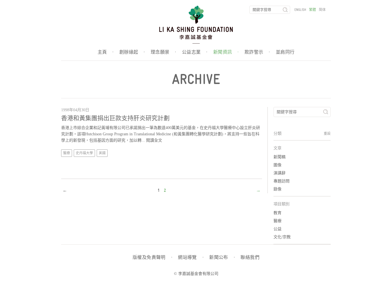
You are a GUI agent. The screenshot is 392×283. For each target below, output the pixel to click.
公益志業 (194, 52)
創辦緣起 (132, 52)
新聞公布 (222, 257)
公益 (277, 229)
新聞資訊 (226, 52)
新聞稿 (279, 157)
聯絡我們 (249, 257)
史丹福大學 (84, 153)
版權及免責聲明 (152, 257)
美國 (102, 153)
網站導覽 (190, 257)
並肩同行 (285, 52)
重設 (327, 134)
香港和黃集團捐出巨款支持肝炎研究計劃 (115, 118)
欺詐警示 (257, 52)
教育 (277, 213)
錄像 (277, 189)
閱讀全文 (154, 140)
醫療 (66, 153)
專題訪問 (281, 181)
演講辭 (279, 173)
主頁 (106, 52)
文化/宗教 (282, 237)
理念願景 (163, 52)
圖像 (277, 165)
